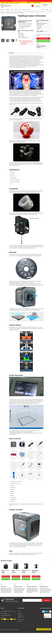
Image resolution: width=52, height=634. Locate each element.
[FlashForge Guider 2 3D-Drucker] (6, 566)
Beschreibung (11, 52)
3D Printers (2, 9)
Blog (50, 9)
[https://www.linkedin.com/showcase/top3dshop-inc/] (45, 629)
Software (23, 9)
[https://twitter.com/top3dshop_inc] (42, 629)
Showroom (19, 613)
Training (47, 9)
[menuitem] (2, 9)
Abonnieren (46, 600)
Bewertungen (27, 52)
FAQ (31, 52)
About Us (19, 611)
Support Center (29, 2)
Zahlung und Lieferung (39, 52)
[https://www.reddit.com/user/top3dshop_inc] (47, 629)
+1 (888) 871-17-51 (7, 2)
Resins (20, 9)
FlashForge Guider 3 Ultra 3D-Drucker (35, 571)
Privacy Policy (20, 621)
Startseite (2, 12)
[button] (2, 25)
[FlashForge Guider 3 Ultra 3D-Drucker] (36, 566)
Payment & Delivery (36, 2)
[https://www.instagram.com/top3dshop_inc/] (40, 629)
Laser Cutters (28, 9)
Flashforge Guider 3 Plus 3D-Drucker (26, 571)
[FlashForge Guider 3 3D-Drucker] (16, 566)
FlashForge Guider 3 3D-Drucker (16, 571)
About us (43, 9)
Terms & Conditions (21, 619)
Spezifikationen (19, 52)
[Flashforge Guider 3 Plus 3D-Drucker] (26, 566)
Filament (16, 9)
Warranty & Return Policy (21, 617)
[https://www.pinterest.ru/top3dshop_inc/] (50, 629)
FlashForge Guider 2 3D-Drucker (6, 571)
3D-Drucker (8, 12)
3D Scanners (7, 9)
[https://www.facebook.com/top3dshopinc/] (37, 629)
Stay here (44, 6)
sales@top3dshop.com (7, 615)
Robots (12, 9)
